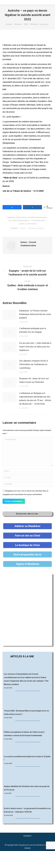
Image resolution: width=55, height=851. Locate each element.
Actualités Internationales (37, 217)
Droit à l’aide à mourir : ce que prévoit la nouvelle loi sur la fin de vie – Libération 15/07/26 (27, 810)
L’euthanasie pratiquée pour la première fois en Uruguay (32, 330)
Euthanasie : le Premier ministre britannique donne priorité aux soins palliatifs (35, 314)
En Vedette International (35, 228)
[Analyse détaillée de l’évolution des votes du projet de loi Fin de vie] (27, 776)
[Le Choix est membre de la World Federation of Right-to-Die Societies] (27, 842)
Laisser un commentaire (27, 224)
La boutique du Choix (27, 545)
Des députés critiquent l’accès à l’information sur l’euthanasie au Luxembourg (33, 364)
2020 (18, 217)
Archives (23, 217)
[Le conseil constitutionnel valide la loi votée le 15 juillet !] (27, 749)
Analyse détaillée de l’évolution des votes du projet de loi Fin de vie (26, 788)
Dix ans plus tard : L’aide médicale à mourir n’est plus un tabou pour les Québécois (35, 346)
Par (18, 220)
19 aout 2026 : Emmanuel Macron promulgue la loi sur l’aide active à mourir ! (26, 712)
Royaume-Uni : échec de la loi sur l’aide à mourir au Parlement (34, 380)
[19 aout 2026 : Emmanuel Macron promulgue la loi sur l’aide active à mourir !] (27, 700)
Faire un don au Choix (27, 535)
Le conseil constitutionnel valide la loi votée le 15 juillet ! (27, 758)
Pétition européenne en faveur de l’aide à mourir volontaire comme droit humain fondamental (24, 733)
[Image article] (10, 315)
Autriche (22, 228)
